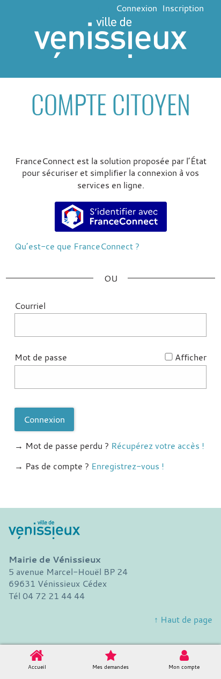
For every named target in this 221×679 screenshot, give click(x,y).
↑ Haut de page (183, 619)
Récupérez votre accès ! (157, 446)
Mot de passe (40, 357)
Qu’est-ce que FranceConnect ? (76, 246)
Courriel (30, 306)
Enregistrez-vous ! (127, 466)
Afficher (191, 357)
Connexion (136, 8)
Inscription (183, 8)
